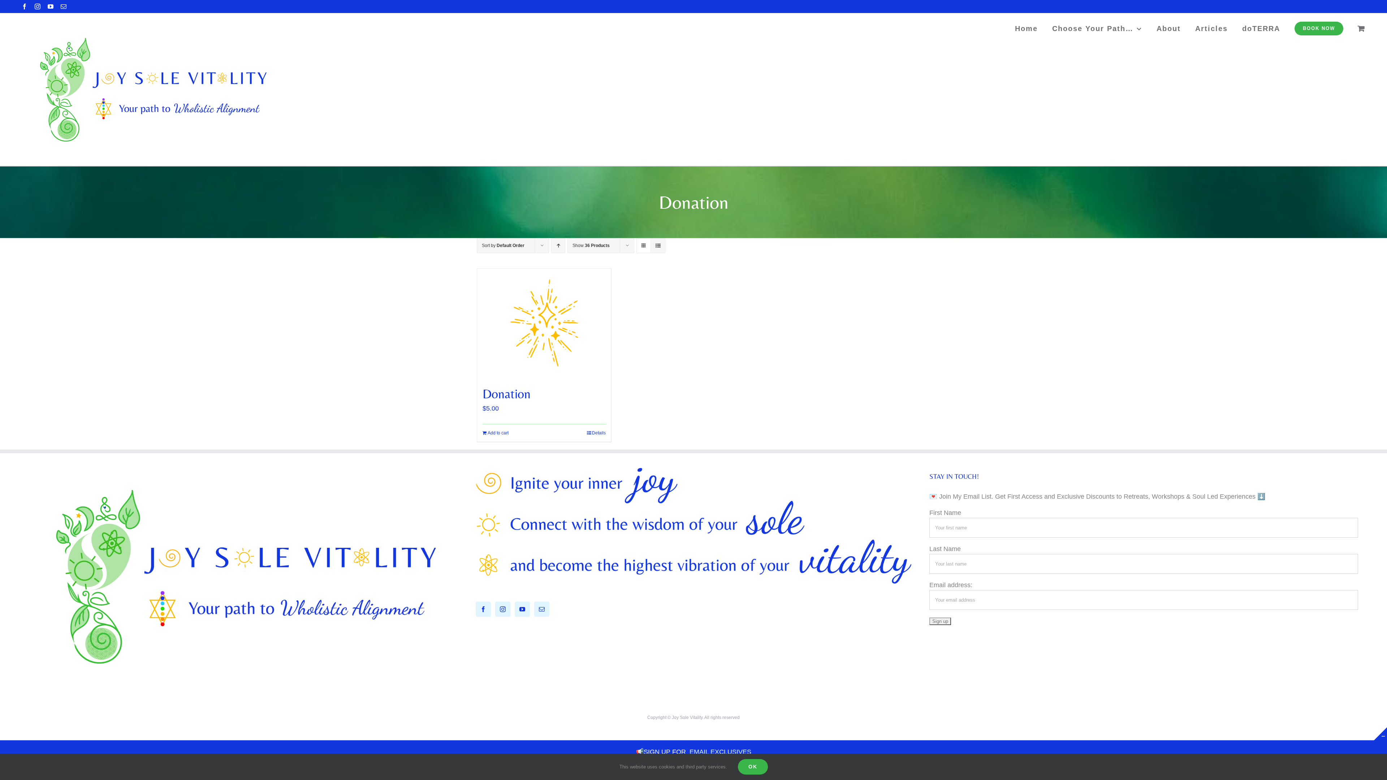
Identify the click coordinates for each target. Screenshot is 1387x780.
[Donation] (544, 323)
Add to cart (498, 433)
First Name (945, 512)
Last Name (945, 548)
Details (599, 433)
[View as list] (658, 246)
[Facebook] (483, 609)
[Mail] (541, 609)
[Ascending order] (558, 245)
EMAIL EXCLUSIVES (720, 751)
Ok (752, 767)
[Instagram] (502, 609)
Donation (507, 393)
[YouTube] (522, 609)
